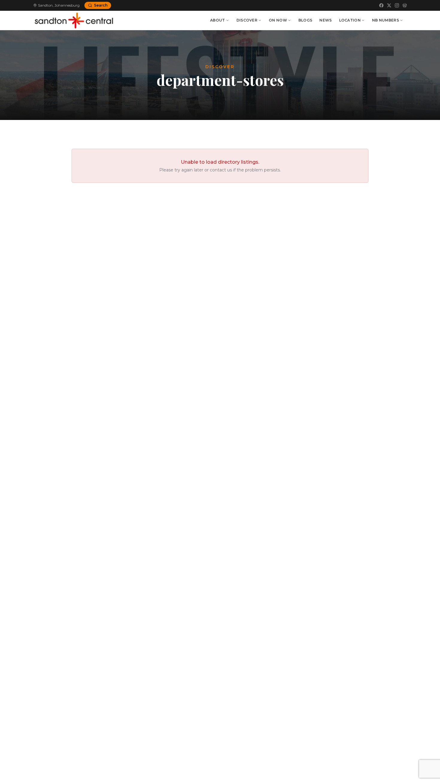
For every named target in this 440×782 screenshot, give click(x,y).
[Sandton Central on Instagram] (397, 5)
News (325, 20)
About (217, 20)
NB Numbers (385, 20)
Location (350, 20)
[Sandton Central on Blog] (405, 5)
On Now (278, 20)
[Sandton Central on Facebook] (381, 5)
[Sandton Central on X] (389, 5)
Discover (246, 20)
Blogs (305, 20)
